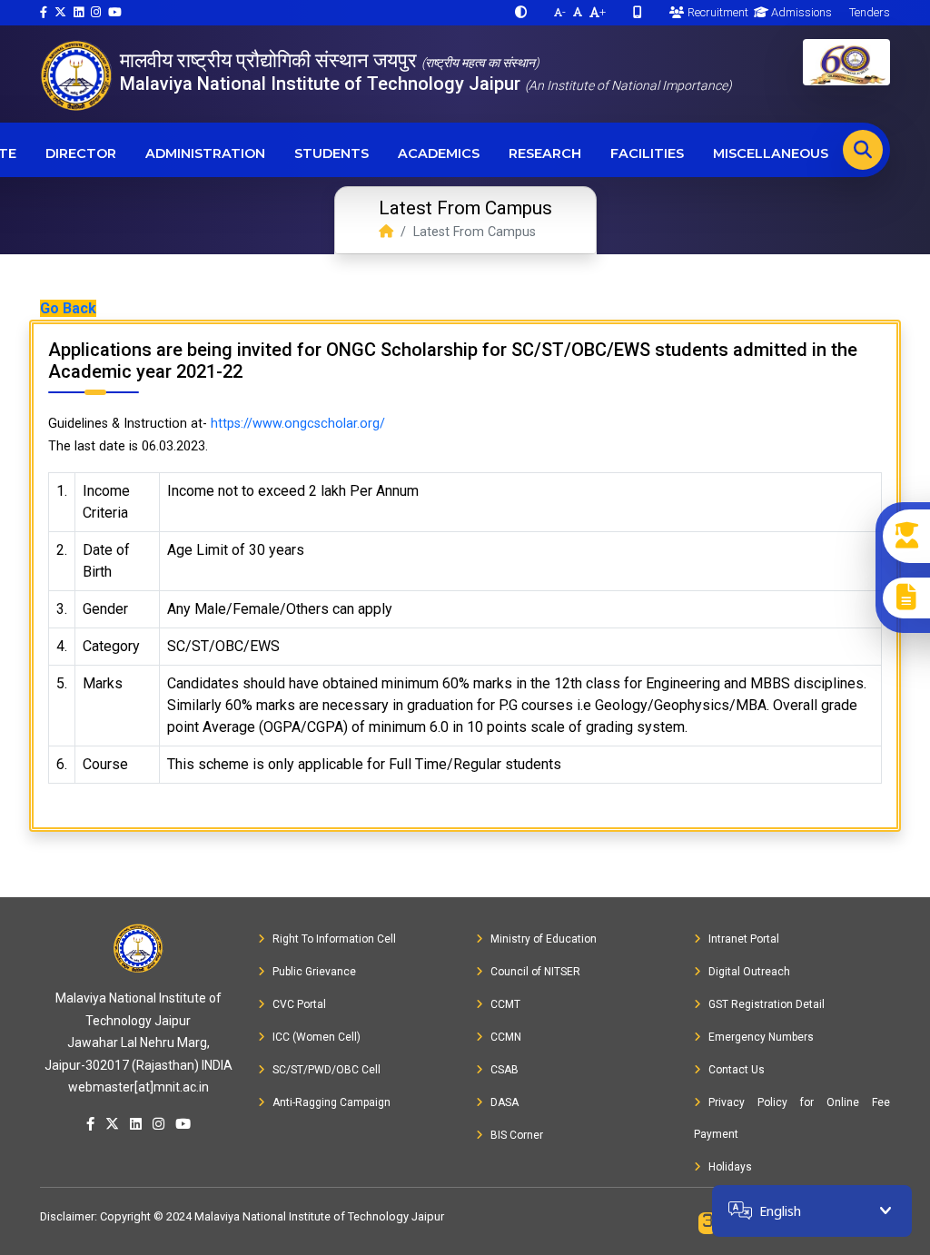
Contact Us (736, 1069)
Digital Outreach (749, 971)
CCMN (505, 1037)
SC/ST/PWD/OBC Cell (326, 1069)
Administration (205, 153)
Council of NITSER (535, 971)
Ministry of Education (543, 939)
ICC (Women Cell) (316, 1037)
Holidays (730, 1167)
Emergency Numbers (761, 1037)
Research (545, 153)
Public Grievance (314, 971)
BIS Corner (516, 1135)
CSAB (504, 1069)
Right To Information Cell (334, 939)
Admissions (800, 12)
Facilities (647, 153)
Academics (439, 153)
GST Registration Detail (766, 1004)
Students (331, 153)
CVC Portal (299, 1004)
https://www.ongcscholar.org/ (298, 423)
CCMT (505, 1004)
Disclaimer (67, 1216)
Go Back (68, 308)
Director (80, 153)
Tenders (868, 12)
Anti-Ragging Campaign (331, 1102)
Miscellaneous (770, 153)
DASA (504, 1102)
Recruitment (716, 12)
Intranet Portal (743, 939)
